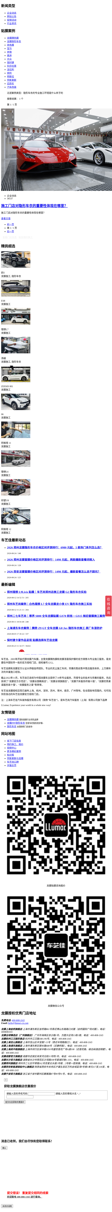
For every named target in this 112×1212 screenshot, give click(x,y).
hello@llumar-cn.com (18, 1023)
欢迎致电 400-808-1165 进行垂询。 (24, 1197)
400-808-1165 (18, 1020)
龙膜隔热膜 (13, 38)
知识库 (10, 755)
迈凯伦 (10, 83)
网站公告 (11, 16)
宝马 (9, 48)
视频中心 (11, 748)
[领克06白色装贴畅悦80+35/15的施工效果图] (15, 409)
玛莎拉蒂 (11, 66)
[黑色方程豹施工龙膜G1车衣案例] (15, 267)
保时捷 (10, 62)
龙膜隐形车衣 (14, 41)
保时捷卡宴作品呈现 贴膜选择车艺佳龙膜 (32, 640)
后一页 (10, 231)
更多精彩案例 (14, 751)
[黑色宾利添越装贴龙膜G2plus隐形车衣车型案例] (15, 352)
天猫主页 (11, 765)
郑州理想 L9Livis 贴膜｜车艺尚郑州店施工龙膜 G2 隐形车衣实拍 (46, 591)
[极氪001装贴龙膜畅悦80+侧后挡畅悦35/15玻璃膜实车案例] (15, 381)
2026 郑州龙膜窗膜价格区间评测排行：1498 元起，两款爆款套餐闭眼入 (51, 559)
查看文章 (5, 218)
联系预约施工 (26, 237)
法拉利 (10, 69)
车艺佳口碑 (13, 762)
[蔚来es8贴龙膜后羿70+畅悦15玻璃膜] (15, 296)
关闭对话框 (7, 1206)
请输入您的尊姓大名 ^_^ (68, 1093)
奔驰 (9, 52)
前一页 (10, 224)
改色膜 (10, 45)
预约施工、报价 (15, 744)
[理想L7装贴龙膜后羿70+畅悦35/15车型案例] (15, 323)
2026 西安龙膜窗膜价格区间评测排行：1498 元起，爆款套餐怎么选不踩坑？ (53, 571)
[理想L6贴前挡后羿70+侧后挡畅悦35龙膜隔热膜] (15, 466)
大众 (9, 59)
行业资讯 (11, 23)
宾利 (9, 73)
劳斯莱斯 (11, 80)
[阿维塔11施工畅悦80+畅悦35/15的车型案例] (15, 437)
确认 (4, 1148)
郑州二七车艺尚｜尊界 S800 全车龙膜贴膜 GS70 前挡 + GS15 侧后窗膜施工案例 (56, 615)
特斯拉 (10, 76)
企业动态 (11, 13)
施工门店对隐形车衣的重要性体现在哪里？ (34, 206)
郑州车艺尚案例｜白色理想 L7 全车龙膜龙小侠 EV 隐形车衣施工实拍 (49, 603)
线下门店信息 (14, 741)
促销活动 (11, 20)
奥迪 (9, 55)
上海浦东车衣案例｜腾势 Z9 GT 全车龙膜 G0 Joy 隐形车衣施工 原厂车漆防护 (54, 628)
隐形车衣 (11, 726)
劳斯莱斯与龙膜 (15, 758)
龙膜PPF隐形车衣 (16, 723)
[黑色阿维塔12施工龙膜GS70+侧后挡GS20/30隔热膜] (15, 523)
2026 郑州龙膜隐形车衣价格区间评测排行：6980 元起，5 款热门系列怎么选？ (55, 547)
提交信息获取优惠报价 (14, 1102)
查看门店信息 (10, 237)
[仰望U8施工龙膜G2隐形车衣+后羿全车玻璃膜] (15, 494)
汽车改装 (11, 87)
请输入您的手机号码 (16, 1093)
